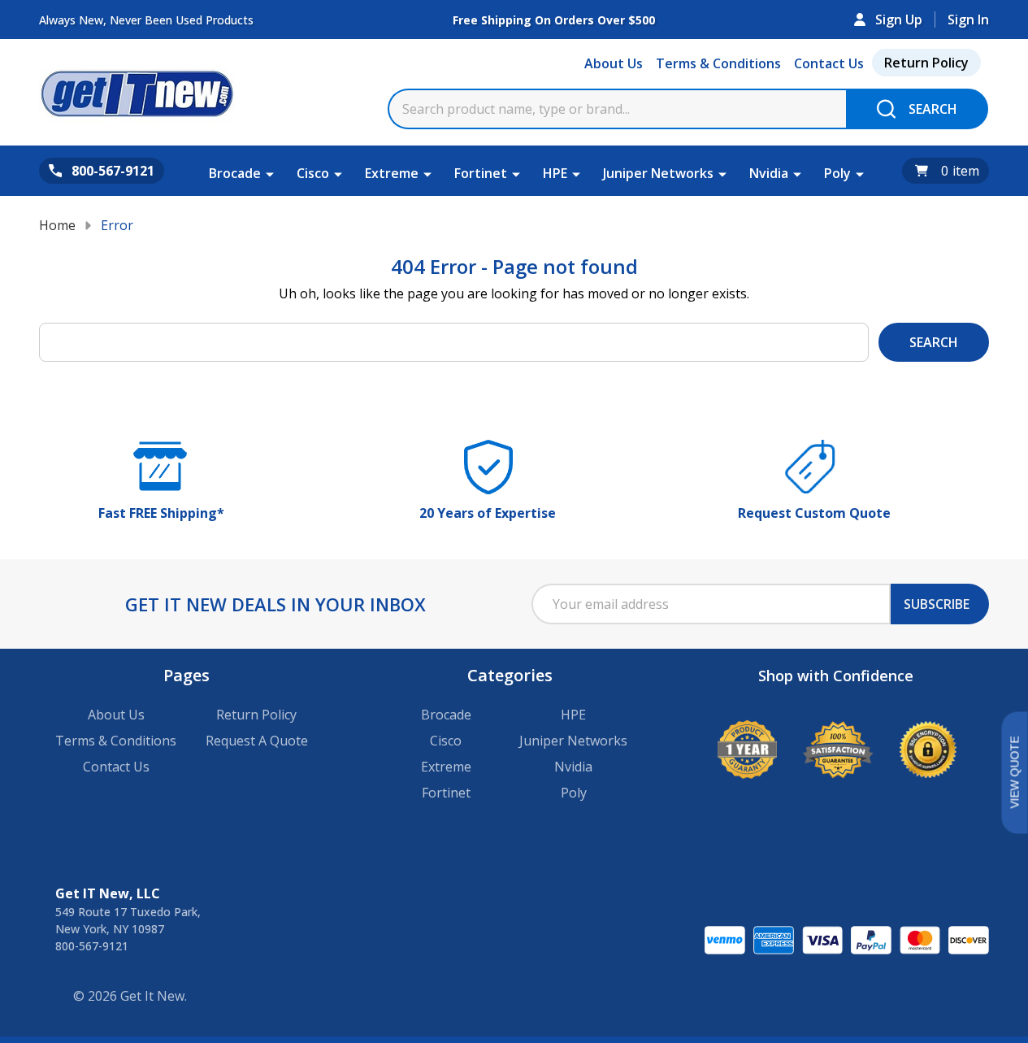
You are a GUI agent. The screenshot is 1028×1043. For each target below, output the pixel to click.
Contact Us (829, 63)
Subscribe (936, 604)
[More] (270, 173)
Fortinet (480, 173)
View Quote (1014, 773)
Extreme (392, 173)
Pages (186, 675)
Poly (837, 173)
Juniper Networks (658, 173)
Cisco (313, 173)
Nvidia (768, 173)
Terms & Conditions (718, 63)
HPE (555, 173)
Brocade (235, 173)
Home (57, 225)
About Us (613, 63)
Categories (510, 675)
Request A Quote (257, 741)
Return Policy (926, 63)
